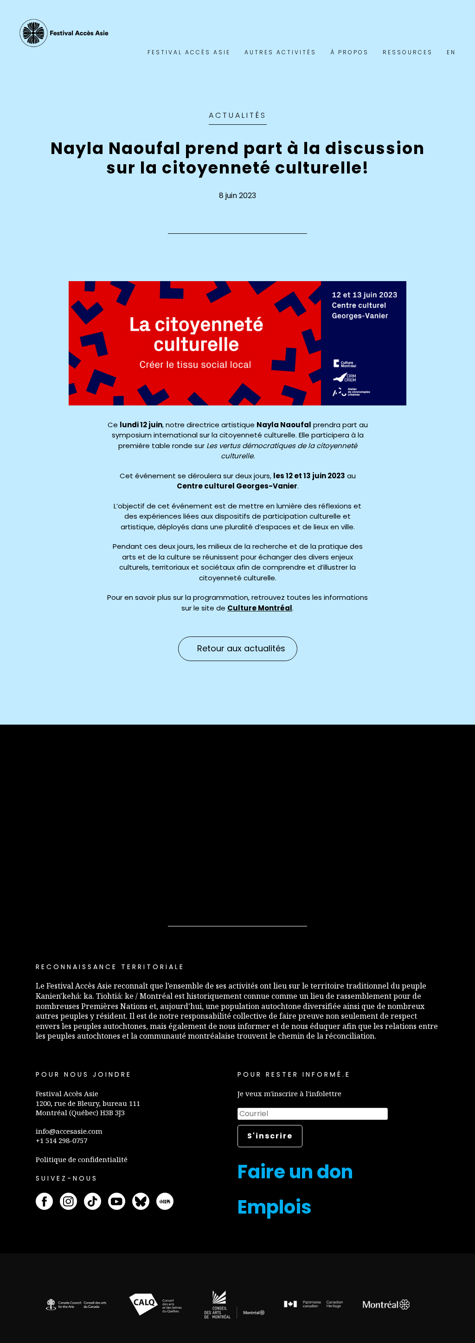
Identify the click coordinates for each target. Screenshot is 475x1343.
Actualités (238, 115)
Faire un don (295, 1171)
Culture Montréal (259, 608)
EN (451, 52)
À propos (349, 52)
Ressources (408, 52)
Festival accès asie (65, 33)
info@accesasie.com (69, 1131)
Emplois (275, 1207)
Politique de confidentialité (82, 1159)
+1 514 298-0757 (61, 1140)
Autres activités (280, 52)
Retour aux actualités (241, 648)
